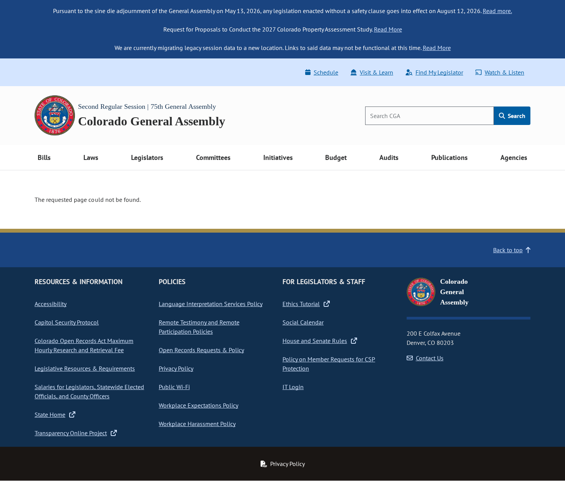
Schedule (326, 72)
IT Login (293, 387)
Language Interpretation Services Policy (211, 304)
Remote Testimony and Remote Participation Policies (199, 326)
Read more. (497, 11)
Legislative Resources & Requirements (85, 368)
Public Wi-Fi (174, 387)
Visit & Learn (376, 72)
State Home (50, 414)
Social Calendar (303, 322)
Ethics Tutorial (301, 304)
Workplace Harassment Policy (197, 424)
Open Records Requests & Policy (201, 350)
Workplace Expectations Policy (198, 405)
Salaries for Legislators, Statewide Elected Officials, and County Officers (89, 391)
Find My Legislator (439, 72)
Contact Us (430, 358)
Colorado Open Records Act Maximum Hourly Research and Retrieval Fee (84, 345)
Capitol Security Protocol (67, 322)
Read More (388, 29)
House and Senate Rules (314, 341)
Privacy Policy (176, 368)
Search (515, 116)
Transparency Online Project (71, 433)
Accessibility (50, 304)
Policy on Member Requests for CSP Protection (328, 363)
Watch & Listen (504, 72)
